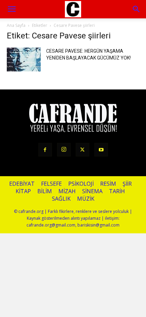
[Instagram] (64, 149)
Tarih (117, 191)
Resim (108, 184)
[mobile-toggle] (11, 9)
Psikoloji (81, 184)
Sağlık (61, 199)
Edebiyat (22, 184)
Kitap (23, 191)
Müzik (85, 199)
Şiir (127, 184)
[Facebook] (45, 149)
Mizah (67, 191)
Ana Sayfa (16, 25)
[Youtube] (101, 149)
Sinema (92, 191)
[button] (136, 9)
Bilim (44, 191)
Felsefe (51, 184)
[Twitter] (82, 149)
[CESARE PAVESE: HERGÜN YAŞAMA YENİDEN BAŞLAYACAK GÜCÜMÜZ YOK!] (24, 59)
